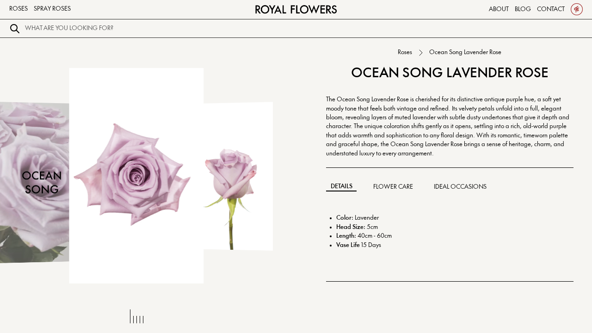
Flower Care (393, 187)
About (499, 9)
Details (341, 186)
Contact (551, 9)
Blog (523, 9)
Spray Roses (52, 9)
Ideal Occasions (460, 187)
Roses (18, 9)
